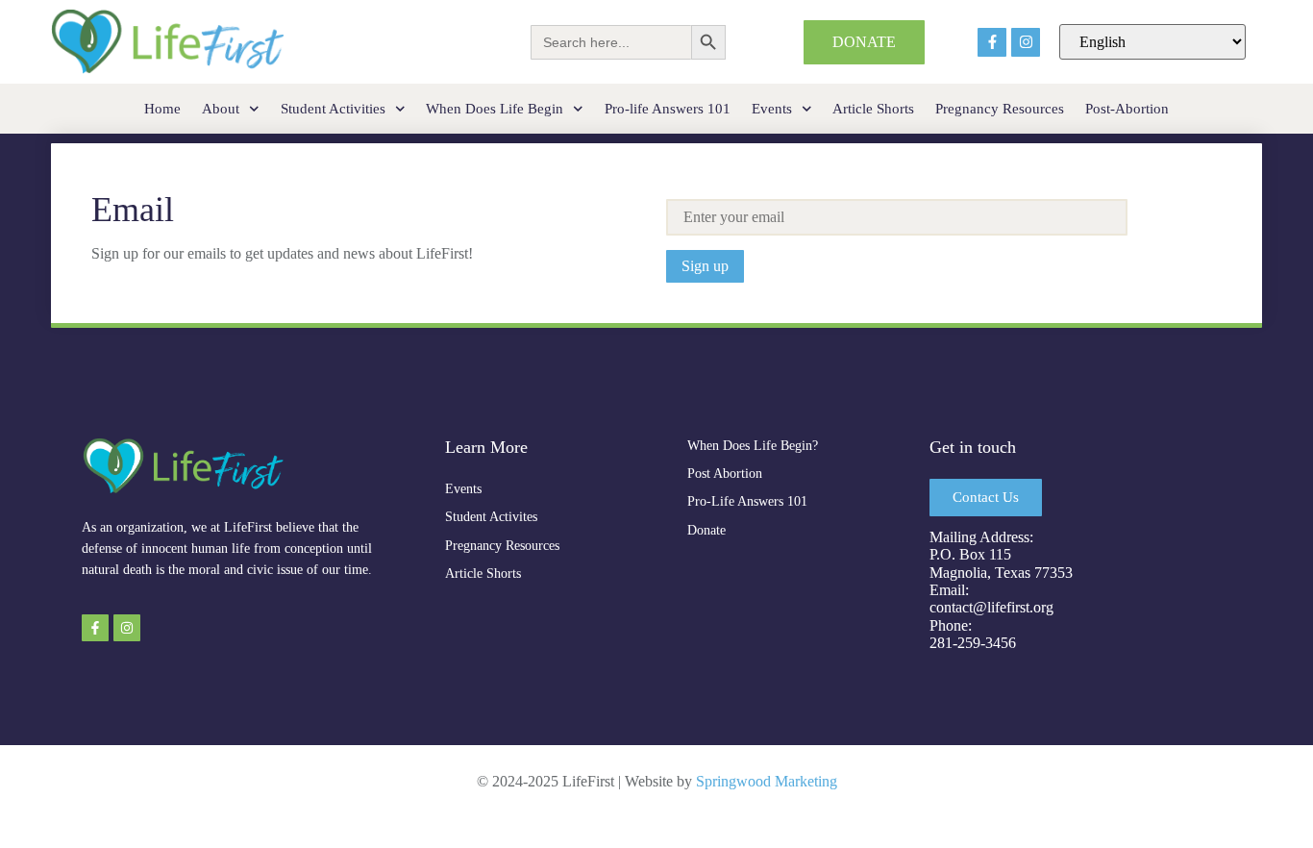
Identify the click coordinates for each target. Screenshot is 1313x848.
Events (772, 108)
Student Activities (333, 108)
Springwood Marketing (766, 781)
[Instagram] (1025, 42)
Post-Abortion (1127, 108)
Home (162, 108)
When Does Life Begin (494, 108)
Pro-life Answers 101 (668, 108)
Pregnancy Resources (999, 108)
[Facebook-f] (992, 42)
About (220, 108)
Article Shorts (873, 108)
